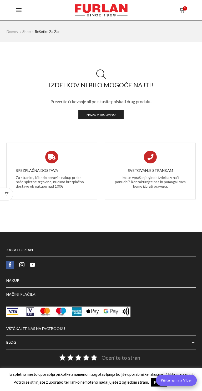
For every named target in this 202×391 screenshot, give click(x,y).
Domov (12, 31)
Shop (26, 31)
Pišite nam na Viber (176, 380)
